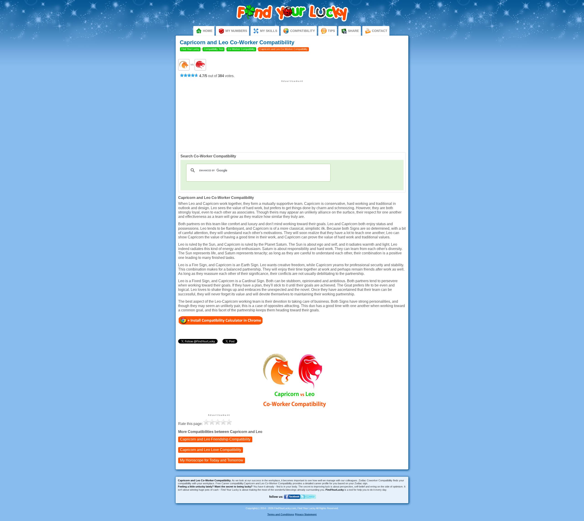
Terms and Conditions (280, 514)
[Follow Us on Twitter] (308, 501)
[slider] (189, 75)
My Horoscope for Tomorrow (211, 460)
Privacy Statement (306, 514)
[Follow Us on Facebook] (292, 501)
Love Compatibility (210, 450)
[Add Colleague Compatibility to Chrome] (220, 320)
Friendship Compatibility (215, 439)
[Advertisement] (292, 114)
